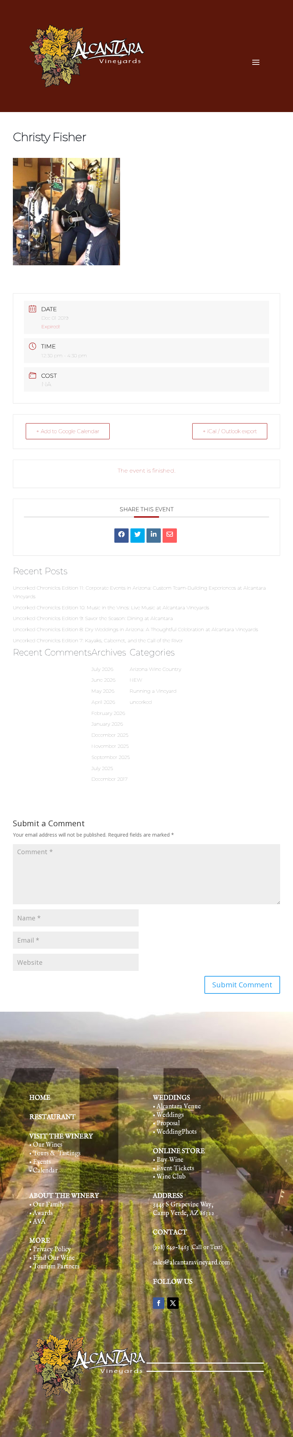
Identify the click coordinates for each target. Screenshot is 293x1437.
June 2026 (103, 680)
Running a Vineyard (153, 691)
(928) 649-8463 (188, 1247)
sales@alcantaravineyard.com (191, 1263)
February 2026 (108, 713)
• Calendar (43, 1171)
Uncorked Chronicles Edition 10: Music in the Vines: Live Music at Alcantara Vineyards (111, 607)
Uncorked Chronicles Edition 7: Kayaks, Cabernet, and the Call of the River (98, 640)
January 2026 (107, 724)
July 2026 (102, 669)
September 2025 (110, 757)
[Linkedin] (153, 535)
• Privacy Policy (50, 1249)
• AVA (37, 1222)
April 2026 (103, 702)
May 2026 (102, 691)
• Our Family (47, 1205)
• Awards (41, 1213)
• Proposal (166, 1123)
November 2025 (110, 746)
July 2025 (102, 768)
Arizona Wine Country (155, 669)
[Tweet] (137, 535)
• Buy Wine (168, 1160)
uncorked (141, 702)
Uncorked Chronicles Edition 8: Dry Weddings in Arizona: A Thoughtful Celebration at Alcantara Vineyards (135, 629)
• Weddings (168, 1115)
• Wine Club (169, 1177)
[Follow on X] (173, 1303)
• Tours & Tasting (53, 1154)
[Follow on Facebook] (158, 1303)
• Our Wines (45, 1145)
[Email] (170, 535)
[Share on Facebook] (121, 535)
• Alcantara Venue (177, 1107)
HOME (39, 1098)
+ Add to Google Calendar (67, 431)
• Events (40, 1162)
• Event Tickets (173, 1169)
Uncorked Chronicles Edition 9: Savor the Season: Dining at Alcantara (93, 618)
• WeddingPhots (175, 1132)
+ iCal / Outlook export (230, 431)
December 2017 (109, 779)
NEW (136, 680)
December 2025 (109, 735)
